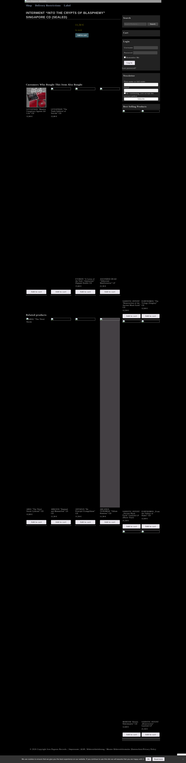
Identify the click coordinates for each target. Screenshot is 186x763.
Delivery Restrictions (48, 5)
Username (128, 48)
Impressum (74, 749)
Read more (158, 759)
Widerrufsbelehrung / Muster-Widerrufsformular (108, 749)
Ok (148, 759)
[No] (183, 759)
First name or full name (134, 82)
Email (126, 87)
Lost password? (129, 68)
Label (67, 5)
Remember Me (132, 58)
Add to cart (82, 35)
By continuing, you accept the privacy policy (139, 94)
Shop (29, 5)
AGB (82, 749)
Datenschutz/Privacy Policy (143, 749)
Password (128, 53)
